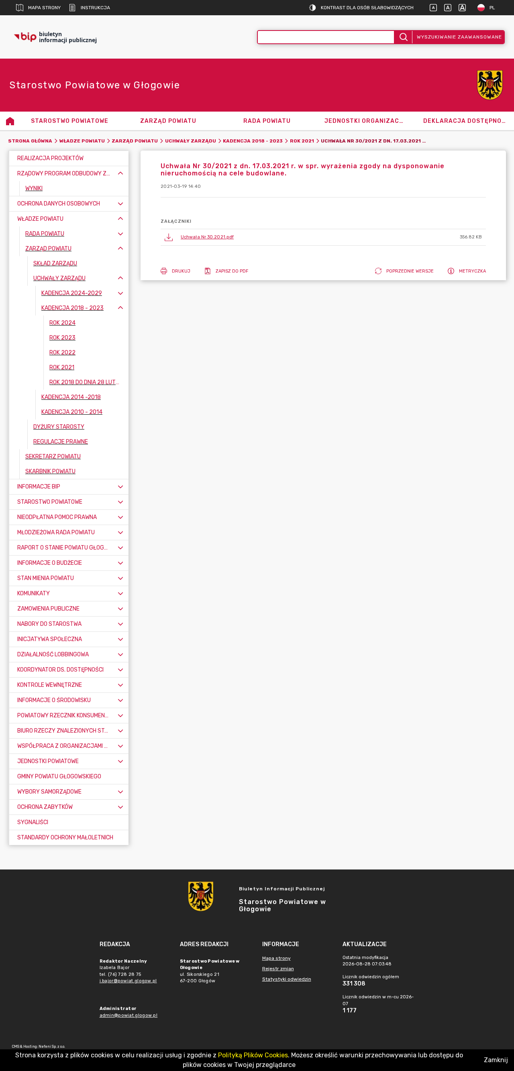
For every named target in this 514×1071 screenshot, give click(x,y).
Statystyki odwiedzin (286, 979)
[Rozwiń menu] (120, 204)
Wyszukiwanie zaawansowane (459, 37)
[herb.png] (490, 85)
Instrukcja (95, 7)
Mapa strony (44, 7)
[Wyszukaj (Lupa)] (403, 37)
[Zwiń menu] (120, 173)
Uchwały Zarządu (190, 141)
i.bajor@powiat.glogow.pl (128, 980)
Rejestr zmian (278, 968)
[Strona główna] (10, 121)
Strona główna (30, 141)
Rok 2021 (302, 141)
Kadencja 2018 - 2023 (253, 141)
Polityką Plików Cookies (253, 1055)
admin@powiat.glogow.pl (129, 1015)
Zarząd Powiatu (135, 141)
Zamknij (496, 1060)
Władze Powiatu (82, 141)
